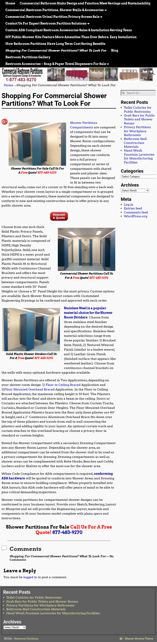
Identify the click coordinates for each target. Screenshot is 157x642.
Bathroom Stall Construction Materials (135, 142)
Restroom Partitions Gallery (27, 57)
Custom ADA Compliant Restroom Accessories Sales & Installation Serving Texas (68, 30)
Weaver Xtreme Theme (139, 638)
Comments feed (136, 212)
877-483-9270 (67, 532)
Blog (114, 50)
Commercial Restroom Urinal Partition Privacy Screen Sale (52, 17)
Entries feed (133, 208)
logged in (30, 577)
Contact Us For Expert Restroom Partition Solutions (46, 23)
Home (10, 3)
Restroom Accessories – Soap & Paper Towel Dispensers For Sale (55, 64)
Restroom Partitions (26, 638)
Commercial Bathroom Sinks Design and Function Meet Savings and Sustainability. (85, 3)
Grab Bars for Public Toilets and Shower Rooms (139, 119)
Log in (128, 204)
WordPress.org (135, 216)
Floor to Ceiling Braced (63, 385)
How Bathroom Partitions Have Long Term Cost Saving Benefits (55, 44)
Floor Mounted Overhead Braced (29, 389)
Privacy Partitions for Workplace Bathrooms (137, 131)
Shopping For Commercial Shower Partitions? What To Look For (55, 50)
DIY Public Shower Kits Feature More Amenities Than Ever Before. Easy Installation (71, 37)
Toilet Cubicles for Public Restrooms (138, 109)
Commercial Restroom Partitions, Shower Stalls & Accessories (54, 10)
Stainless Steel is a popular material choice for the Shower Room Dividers (88, 312)
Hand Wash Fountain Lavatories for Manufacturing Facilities (139, 156)
